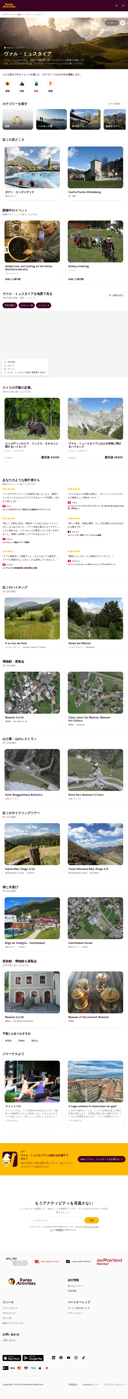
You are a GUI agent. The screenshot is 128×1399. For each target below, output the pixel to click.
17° (111, 23)
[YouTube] (68, 1357)
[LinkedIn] (53, 1357)
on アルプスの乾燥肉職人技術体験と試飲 (19, 568)
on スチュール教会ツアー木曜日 (16, 542)
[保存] (123, 23)
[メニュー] (123, 5)
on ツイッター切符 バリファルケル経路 (84, 535)
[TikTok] (83, 1357)
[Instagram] (76, 1357)
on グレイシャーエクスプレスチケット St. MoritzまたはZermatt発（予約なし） (96, 507)
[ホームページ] (9, 5)
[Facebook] (61, 1357)
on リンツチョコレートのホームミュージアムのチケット (92, 564)
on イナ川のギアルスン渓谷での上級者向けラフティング (26, 509)
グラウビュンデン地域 (11, 14)
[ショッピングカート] (116, 5)
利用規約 (59, 1230)
